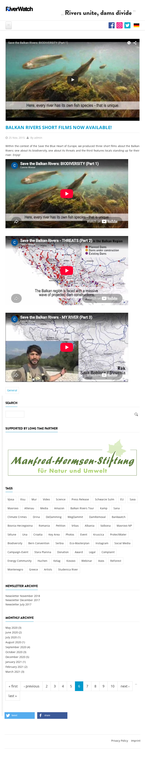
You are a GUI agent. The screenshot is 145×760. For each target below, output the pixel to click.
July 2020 (11, 637)
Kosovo (70, 561)
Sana (116, 508)
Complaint (108, 552)
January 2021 (13, 662)
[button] (20, 715)
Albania (89, 525)
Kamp (103, 508)
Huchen (42, 561)
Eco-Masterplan (79, 543)
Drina (36, 517)
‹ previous (31, 686)
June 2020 (11, 632)
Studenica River (68, 569)
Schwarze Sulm (104, 499)
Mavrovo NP (124, 525)
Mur (34, 499)
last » (12, 695)
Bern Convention (38, 543)
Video (46, 499)
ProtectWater (118, 534)
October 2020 (13, 652)
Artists (48, 569)
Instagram (102, 543)
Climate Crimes (17, 517)
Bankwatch (119, 517)
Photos (70, 534)
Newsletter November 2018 (22, 596)
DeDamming (54, 517)
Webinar (86, 561)
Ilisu (22, 499)
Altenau (29, 508)
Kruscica (98, 534)
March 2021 (12, 671)
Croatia (37, 534)
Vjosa (11, 499)
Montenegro (15, 569)
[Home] (19, 9)
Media (44, 508)
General (12, 390)
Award (79, 552)
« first (13, 686)
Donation (63, 552)
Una (24, 534)
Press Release (80, 499)
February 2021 (14, 667)
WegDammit (75, 517)
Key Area (54, 534)
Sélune (12, 534)
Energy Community (20, 561)
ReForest (115, 561)
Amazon (59, 508)
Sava (133, 499)
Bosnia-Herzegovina (20, 525)
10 (112, 686)
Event (83, 534)
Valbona (105, 525)
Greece (33, 569)
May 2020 (11, 627)
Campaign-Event (18, 552)
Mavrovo (13, 508)
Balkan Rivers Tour (82, 508)
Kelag (56, 561)
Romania (44, 525)
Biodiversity (15, 543)
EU (122, 499)
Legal (92, 552)
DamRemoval (97, 517)
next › (125, 686)
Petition (61, 525)
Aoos (101, 561)
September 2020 (15, 647)
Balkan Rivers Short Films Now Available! (58, 127)
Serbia (60, 543)
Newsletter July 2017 (18, 604)
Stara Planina (42, 552)
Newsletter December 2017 (22, 600)
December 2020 (15, 657)
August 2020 (13, 642)
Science (61, 499)
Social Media (122, 543)
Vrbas (75, 525)
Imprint (135, 740)
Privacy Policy (119, 740)
